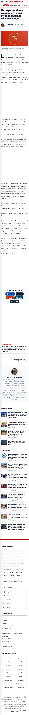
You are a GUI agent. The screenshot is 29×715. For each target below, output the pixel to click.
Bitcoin (5, 554)
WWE (18, 575)
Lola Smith (10, 24)
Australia (14, 551)
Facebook (11, 294)
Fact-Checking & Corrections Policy (12, 633)
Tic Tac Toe (8, 665)
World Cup (11, 575)
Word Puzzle (8, 661)
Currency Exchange (8, 687)
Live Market (21, 676)
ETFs (21, 557)
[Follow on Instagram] (22, 24)
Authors (4, 620)
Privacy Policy (6, 641)
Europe (5, 560)
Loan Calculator (21, 680)
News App (5, 636)
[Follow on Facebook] (18, 24)
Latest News (17, 5)
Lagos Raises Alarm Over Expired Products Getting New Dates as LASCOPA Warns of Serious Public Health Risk (17, 456)
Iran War (20, 560)
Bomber (21, 665)
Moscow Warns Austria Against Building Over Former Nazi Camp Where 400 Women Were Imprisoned (17, 433)
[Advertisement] (14, 92)
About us (4, 618)
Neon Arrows (8, 669)
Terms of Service (7, 646)
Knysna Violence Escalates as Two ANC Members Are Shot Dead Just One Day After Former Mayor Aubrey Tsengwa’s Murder (17, 466)
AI (4, 551)
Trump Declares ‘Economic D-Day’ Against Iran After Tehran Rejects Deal (17, 424)
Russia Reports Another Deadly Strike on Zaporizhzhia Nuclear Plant (17, 442)
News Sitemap (18, 581)
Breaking (6, 5)
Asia (8, 551)
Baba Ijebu (22, 551)
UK (4, 572)
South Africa (19, 569)
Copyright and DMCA (8, 625)
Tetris (8, 672)
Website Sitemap (7, 581)
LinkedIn (19, 297)
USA (4, 575)
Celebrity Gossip (21, 554)
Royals (19, 566)
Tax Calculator (8, 683)
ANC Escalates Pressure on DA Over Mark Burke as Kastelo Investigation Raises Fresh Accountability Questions (16, 497)
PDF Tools (8, 658)
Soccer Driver (20, 672)
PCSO (4, 566)
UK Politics (10, 572)
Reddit (10, 297)
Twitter (20, 294)
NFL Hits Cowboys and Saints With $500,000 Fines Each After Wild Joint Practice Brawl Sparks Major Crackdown (17, 477)
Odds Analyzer (20, 687)
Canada (12, 554)
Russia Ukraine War (8, 569)
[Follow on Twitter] (15, 24)
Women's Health (8, 680)
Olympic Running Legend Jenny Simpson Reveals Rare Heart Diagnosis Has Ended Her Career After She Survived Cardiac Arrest (17, 507)
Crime (5, 557)
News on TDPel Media (8, 638)
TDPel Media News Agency (14, 1)
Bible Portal (8, 676)
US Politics (19, 572)
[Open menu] (2, 1)
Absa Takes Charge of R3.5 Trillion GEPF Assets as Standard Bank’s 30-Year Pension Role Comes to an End (17, 517)
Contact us (24, 5)
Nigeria (22, 563)
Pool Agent (12, 566)
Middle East (14, 563)
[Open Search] (27, 1)
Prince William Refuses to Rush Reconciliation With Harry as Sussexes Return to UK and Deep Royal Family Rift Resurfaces (17, 527)
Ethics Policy (6, 631)
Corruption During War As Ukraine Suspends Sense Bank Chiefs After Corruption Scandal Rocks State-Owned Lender (17, 415)
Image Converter (21, 658)
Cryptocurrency (13, 557)
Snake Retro (21, 661)
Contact (4, 623)
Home (11, 5)
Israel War (6, 563)
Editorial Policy (6, 628)
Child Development (20, 683)
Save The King (20, 669)
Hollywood (12, 560)
